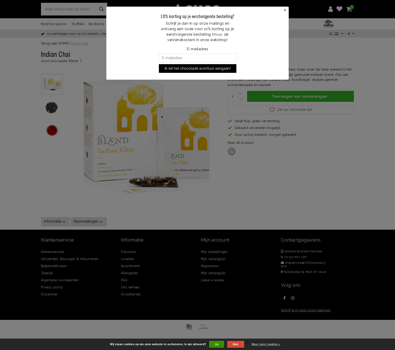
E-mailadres (197, 49)
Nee (235, 344)
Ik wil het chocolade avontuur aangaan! (198, 68)
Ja (216, 344)
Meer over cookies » (266, 344)
